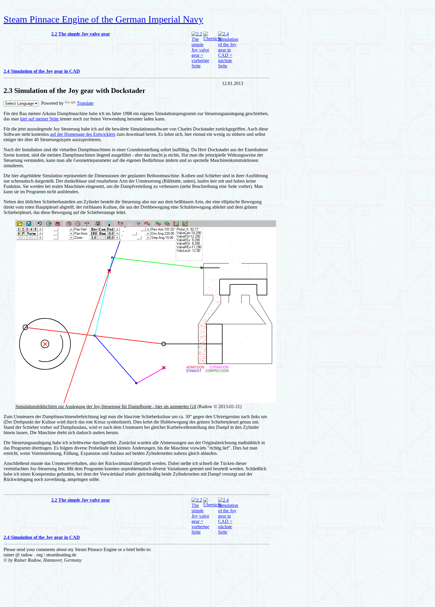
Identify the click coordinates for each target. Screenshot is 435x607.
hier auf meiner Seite (40, 118)
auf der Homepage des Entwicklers (82, 134)
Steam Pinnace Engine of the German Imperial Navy (103, 19)
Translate (85, 103)
